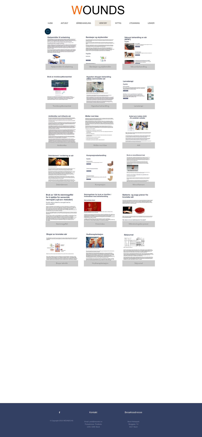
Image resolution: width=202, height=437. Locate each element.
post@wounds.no (95, 421)
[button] (64, 23)
